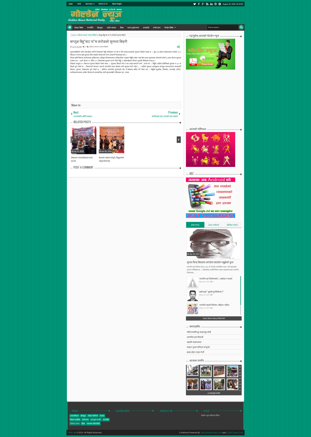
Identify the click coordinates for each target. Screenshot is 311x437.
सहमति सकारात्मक (194, 342)
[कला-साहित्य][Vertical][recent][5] (214, 225)
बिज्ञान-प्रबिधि (75, 420)
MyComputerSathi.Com (211, 432)
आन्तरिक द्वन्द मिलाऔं (195, 337)
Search (241, 27)
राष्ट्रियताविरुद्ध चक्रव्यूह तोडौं (199, 332)
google (203, 4)
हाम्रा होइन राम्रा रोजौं (195, 352)
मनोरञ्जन (156, 27)
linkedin (211, 4)
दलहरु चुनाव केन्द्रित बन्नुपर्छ (198, 347)
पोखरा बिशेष (78, 27)
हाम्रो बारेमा (89, 4)
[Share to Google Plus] (198, 256)
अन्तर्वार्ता (146, 27)
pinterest (220, 4)
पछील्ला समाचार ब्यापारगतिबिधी (98, 47)
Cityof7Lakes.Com (235, 432)
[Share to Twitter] (194, 256)
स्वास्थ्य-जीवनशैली (93, 423)
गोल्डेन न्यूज (72, 432)
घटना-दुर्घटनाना (133, 27)
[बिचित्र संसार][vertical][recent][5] (232, 225)
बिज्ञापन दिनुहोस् (117, 4)
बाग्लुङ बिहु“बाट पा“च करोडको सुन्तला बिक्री (98, 41)
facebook (199, 4)
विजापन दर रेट (103, 4)
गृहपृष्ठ (71, 4)
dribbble (215, 4)
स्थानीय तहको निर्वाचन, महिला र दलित (214, 304)
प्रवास (102, 416)
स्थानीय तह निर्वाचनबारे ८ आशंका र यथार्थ (215, 278)
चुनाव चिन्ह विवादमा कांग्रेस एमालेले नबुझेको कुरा (210, 262)
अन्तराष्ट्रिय (74, 416)
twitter (194, 4)
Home (69, 27)
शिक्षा (122, 27)
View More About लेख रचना (214, 318)
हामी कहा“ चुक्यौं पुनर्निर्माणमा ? (211, 291)
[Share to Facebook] (189, 256)
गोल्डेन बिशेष (168, 27)
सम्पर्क (79, 4)
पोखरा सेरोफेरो (93, 416)
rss (207, 4)
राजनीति (90, 27)
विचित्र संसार (75, 423)
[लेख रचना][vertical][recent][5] (195, 225)
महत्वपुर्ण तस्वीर (96, 420)
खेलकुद (100, 27)
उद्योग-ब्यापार (111, 27)
